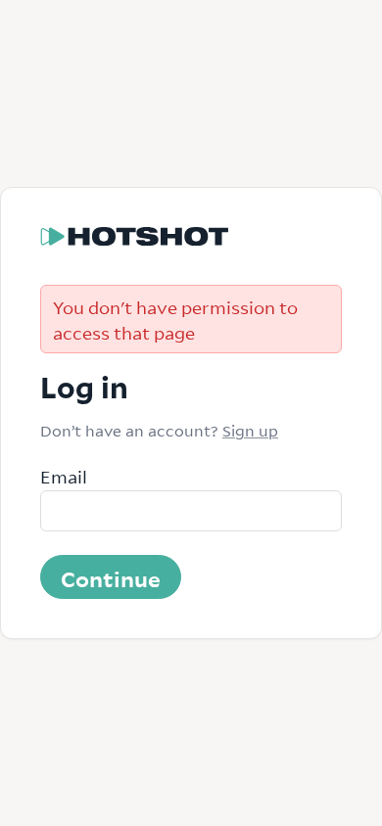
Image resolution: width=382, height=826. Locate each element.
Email (63, 475)
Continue (111, 577)
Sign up (250, 429)
